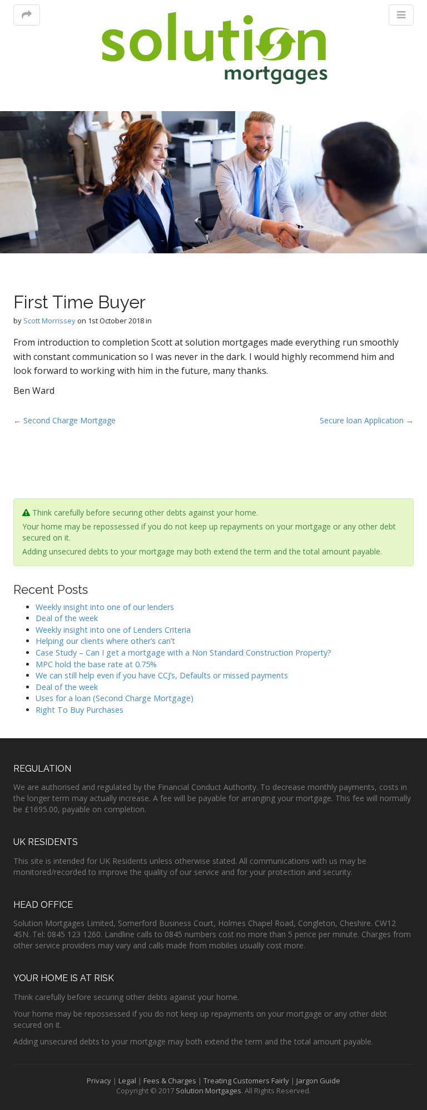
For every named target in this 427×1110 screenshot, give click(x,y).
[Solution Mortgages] (213, 48)
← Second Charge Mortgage (64, 420)
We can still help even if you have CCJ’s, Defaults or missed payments (162, 675)
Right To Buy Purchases (79, 709)
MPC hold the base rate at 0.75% (96, 664)
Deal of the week (67, 618)
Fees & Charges (169, 1081)
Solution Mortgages (208, 1091)
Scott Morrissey (49, 321)
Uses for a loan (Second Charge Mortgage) (114, 698)
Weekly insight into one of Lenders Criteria (113, 629)
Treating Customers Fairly (246, 1081)
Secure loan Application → (367, 420)
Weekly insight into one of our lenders (105, 607)
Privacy (99, 1081)
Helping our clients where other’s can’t (105, 641)
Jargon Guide (318, 1081)
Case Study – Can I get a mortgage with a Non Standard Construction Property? (183, 652)
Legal (127, 1081)
